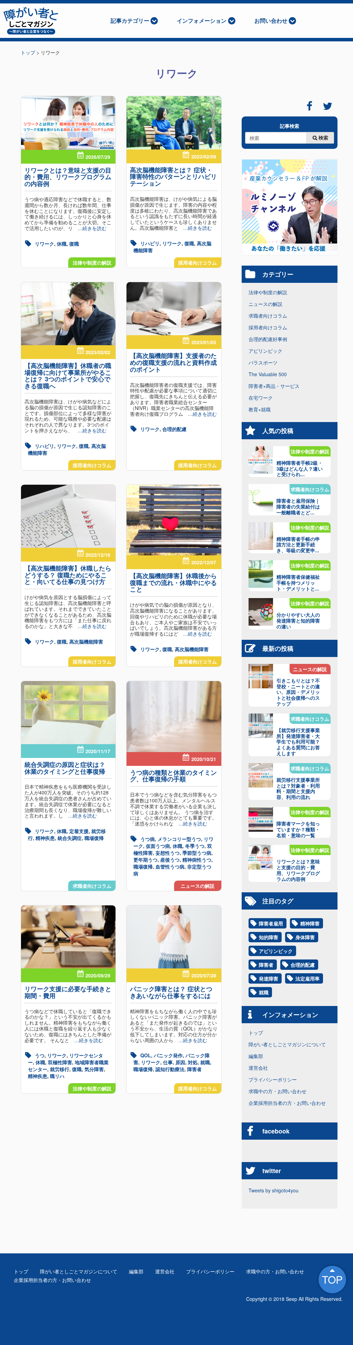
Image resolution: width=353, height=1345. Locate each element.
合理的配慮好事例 (268, 339)
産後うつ (170, 859)
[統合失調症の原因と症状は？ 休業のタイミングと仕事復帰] (68, 712)
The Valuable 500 (268, 374)
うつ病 (147, 838)
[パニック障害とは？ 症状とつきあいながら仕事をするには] (174, 936)
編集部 (256, 1056)
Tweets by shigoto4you (274, 1190)
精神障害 (310, 923)
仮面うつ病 (158, 845)
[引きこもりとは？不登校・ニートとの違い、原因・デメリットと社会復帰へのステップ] (261, 676)
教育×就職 (260, 409)
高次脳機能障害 (86, 641)
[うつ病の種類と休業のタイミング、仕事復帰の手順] (174, 716)
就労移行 (59, 1069)
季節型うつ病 (196, 852)
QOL (145, 1055)
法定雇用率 (307, 978)
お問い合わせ (271, 20)
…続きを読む (90, 228)
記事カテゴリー (130, 20)
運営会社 (258, 1067)
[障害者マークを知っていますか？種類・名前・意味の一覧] (261, 819)
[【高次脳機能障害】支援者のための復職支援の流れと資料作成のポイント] (174, 308)
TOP (332, 1279)
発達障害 (268, 978)
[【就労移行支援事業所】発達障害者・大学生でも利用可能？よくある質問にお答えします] (261, 725)
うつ (39, 1055)
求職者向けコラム (92, 885)
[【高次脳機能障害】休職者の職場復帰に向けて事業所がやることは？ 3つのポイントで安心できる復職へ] (68, 313)
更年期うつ (145, 859)
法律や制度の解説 (92, 262)
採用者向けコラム (197, 262)
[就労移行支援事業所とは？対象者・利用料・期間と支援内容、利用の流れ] (261, 775)
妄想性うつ (167, 852)
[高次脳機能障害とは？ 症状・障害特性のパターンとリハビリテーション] (174, 122)
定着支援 (79, 831)
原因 (180, 1062)
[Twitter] (327, 106)
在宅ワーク (261, 397)
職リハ (57, 1075)
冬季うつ (194, 845)
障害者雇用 (271, 923)
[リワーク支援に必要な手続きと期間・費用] (68, 936)
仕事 (168, 1062)
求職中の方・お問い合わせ (277, 1091)
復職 (74, 243)
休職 (62, 243)
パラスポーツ (263, 362)
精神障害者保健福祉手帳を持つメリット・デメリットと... (298, 582)
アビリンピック (265, 350)
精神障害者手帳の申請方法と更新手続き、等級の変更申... (298, 544)
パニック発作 (168, 1055)
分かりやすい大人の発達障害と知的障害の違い (298, 620)
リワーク (44, 243)
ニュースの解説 (197, 885)
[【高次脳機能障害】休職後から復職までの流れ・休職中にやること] (174, 520)
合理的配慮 (174, 428)
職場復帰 (94, 837)
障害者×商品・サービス (274, 385)
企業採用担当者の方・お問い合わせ (287, 1102)
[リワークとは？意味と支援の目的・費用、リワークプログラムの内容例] (68, 123)
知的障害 (268, 937)
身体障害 (305, 937)
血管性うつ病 (169, 866)
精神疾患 (45, 837)
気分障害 (94, 1069)
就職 (205, 1062)
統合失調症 (70, 837)
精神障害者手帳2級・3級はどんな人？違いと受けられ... (299, 468)
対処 (193, 1062)
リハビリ (150, 243)
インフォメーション (201, 20)
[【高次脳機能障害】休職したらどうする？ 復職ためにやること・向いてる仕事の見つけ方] (68, 516)
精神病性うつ (196, 859)
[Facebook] (309, 106)
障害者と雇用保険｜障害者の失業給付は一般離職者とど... (298, 506)
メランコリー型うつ (179, 838)
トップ (256, 1032)
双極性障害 (60, 1062)
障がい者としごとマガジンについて (287, 1044)
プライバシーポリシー (273, 1079)
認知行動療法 (169, 1069)
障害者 (194, 1069)
